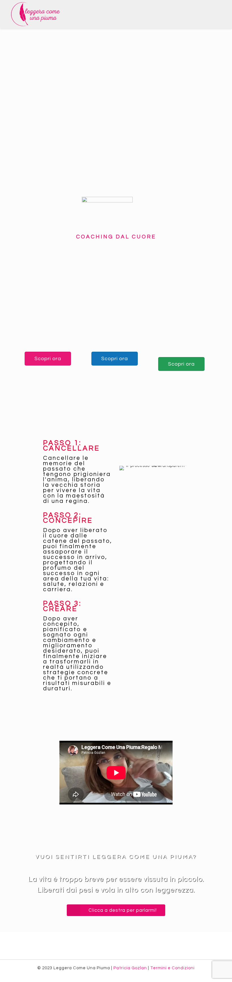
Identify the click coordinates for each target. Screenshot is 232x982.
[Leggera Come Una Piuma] (36, 14)
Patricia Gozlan (130, 968)
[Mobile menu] (223, 14)
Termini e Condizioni (172, 968)
